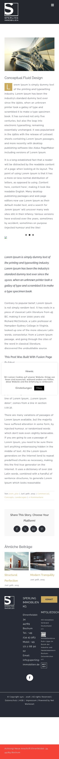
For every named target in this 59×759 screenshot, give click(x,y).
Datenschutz (11, 700)
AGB (21, 700)
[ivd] (43, 633)
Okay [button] (39, 388)
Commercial (43, 494)
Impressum (31, 700)
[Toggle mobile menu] (52, 5)
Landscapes (21, 497)
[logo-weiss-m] (9, 597)
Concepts (9, 497)
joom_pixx (14, 494)
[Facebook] (29, 677)
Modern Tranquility (42, 575)
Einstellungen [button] (24, 388)
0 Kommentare (36, 497)
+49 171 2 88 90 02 (29, 646)
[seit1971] (44, 663)
